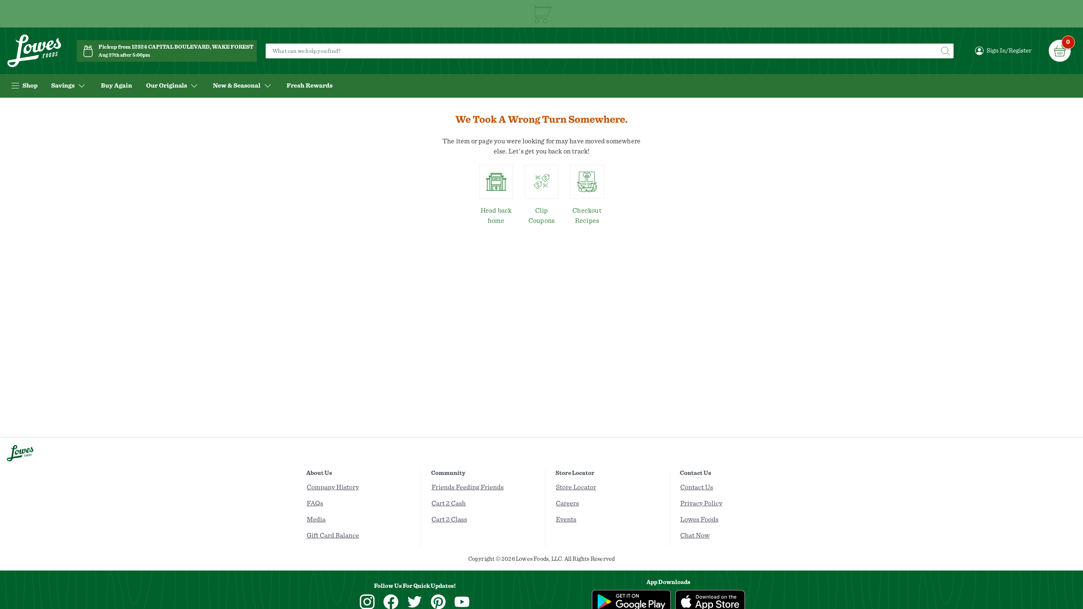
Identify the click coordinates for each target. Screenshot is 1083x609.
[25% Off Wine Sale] (541, 13)
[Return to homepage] (34, 51)
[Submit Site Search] (945, 51)
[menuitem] (116, 86)
